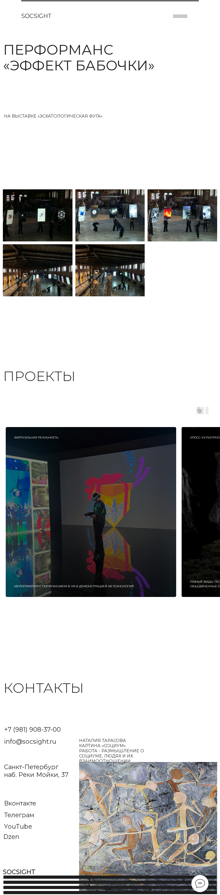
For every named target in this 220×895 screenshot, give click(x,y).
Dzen (11, 836)
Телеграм (19, 815)
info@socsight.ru (30, 741)
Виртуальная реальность (36, 437)
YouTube (18, 826)
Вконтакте (20, 803)
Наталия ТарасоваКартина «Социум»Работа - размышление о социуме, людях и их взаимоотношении (111, 751)
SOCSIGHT (36, 16)
